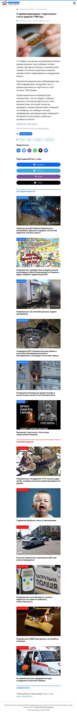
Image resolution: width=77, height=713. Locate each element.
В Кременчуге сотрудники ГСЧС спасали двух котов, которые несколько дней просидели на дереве (38, 481)
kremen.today (43, 128)
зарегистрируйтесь (24, 696)
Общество (20, 239)
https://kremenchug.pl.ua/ (44, 707)
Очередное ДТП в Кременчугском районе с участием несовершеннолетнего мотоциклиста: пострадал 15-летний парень (37, 353)
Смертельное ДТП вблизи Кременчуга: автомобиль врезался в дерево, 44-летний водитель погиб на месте (36, 230)
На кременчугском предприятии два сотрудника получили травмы (34, 679)
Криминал (21, 281)
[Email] (46, 150)
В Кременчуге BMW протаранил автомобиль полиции (37, 640)
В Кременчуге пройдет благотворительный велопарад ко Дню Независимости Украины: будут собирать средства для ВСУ (37, 272)
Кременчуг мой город (26, 124)
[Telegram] (24, 150)
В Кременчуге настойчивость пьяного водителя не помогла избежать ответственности (34, 599)
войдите (46, 694)
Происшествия (26, 134)
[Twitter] (40, 150)
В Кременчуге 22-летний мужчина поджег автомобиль (36, 313)
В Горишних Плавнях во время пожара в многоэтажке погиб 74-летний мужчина (35, 394)
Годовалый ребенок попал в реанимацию (36, 520)
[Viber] (29, 150)
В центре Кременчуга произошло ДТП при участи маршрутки (36, 559)
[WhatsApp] (35, 150)
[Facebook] (18, 150)
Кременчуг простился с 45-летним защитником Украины (32, 433)
